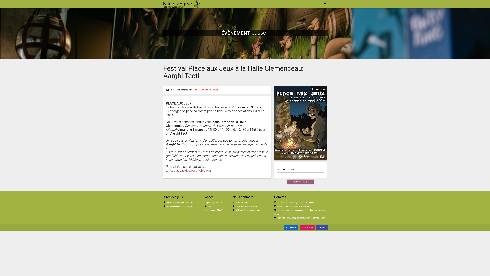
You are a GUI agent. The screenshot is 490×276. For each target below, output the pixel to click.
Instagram (307, 227)
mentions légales (173, 206)
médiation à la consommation (247, 210)
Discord (322, 227)
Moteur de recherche (285, 169)
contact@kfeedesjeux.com (246, 206)
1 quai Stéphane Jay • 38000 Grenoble (182, 202)
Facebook (291, 227)
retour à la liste (300, 182)
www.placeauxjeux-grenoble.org (188, 170)
